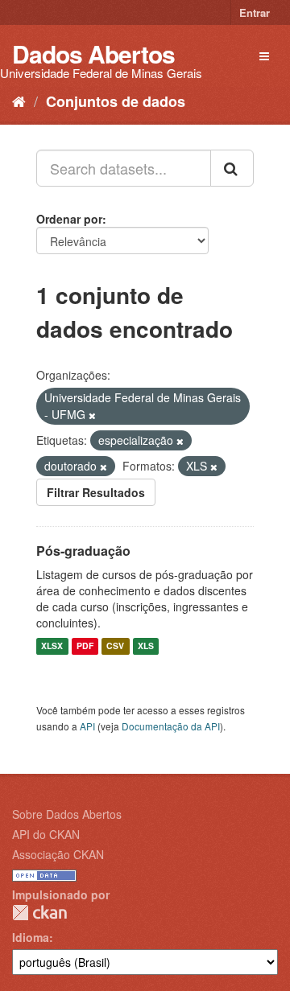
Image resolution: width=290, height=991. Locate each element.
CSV (115, 646)
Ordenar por (69, 219)
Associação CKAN (58, 854)
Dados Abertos (93, 53)
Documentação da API (171, 726)
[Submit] (232, 168)
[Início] (19, 100)
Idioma (30, 937)
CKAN (39, 912)
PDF (85, 646)
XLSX (52, 646)
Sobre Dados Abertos (67, 814)
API (87, 726)
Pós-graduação (83, 550)
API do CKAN (46, 834)
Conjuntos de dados (115, 101)
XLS (146, 646)
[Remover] (92, 415)
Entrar (254, 12)
